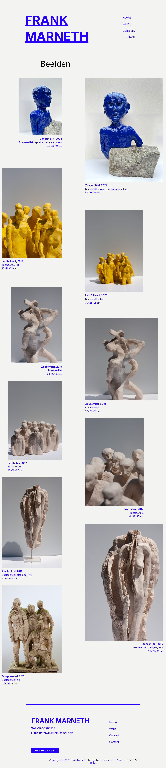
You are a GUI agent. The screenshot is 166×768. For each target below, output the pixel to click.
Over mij (129, 30)
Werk (126, 24)
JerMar (134, 760)
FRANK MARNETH (60, 721)
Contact (129, 37)
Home (127, 17)
